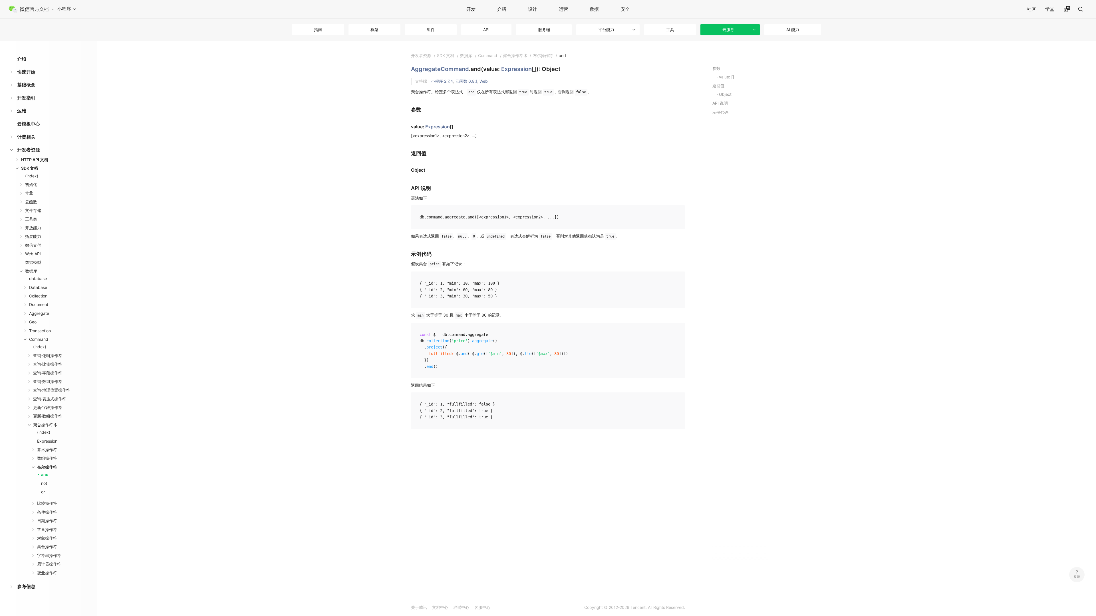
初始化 (31, 184)
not (44, 483)
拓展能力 (33, 236)
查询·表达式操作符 (49, 398)
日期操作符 (47, 520)
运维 (21, 111)
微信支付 (33, 245)
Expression (47, 441)
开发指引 (26, 98)
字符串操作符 (49, 555)
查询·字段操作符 (47, 372)
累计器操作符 (49, 564)
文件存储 (33, 210)
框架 (374, 29)
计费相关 (26, 137)
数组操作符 (47, 458)
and (45, 474)
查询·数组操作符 (47, 381)
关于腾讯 (419, 607)
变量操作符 (47, 572)
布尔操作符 (47, 467)
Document (38, 304)
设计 (532, 9)
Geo (33, 321)
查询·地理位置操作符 (51, 390)
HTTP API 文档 (34, 159)
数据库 (31, 271)
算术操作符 (47, 449)
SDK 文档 (29, 168)
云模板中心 (28, 124)
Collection (38, 295)
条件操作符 (47, 512)
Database (38, 287)
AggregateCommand (440, 69)
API (486, 29)
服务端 (544, 29)
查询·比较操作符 (47, 364)
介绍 (501, 9)
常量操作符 (47, 529)
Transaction (40, 330)
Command (38, 339)
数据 (594, 9)
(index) (31, 175)
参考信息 (26, 586)
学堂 (1049, 9)
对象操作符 (47, 538)
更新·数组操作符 (47, 416)
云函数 (31, 201)
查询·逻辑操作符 (47, 355)
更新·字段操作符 (47, 407)
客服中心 (482, 607)
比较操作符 (47, 503)
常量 (29, 193)
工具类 (31, 218)
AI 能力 (792, 29)
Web (484, 81)
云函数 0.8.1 (466, 81)
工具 (670, 29)
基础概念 (26, 85)
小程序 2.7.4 (442, 81)
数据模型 (33, 262)
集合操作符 (47, 546)
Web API (33, 253)
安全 (625, 9)
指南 (318, 29)
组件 (431, 29)
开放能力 (33, 227)
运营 (563, 9)
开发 (471, 9)
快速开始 (26, 72)
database (38, 278)
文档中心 (440, 607)
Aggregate (39, 313)
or (43, 491)
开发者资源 (28, 150)
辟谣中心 (461, 607)
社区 (1031, 9)
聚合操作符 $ (45, 424)
